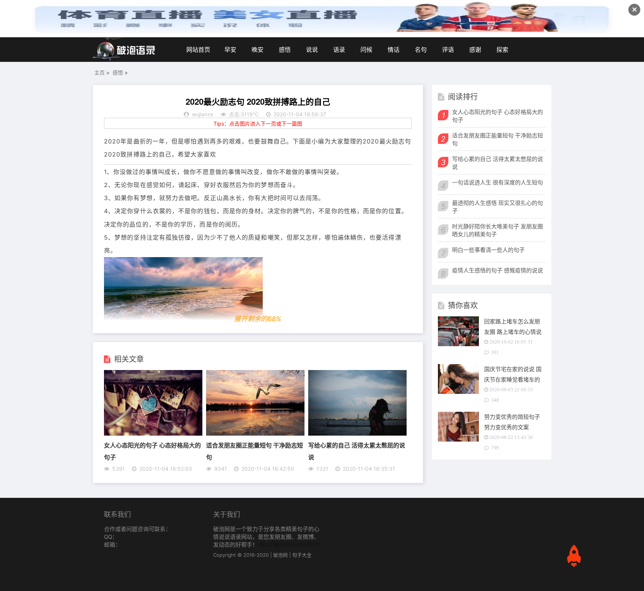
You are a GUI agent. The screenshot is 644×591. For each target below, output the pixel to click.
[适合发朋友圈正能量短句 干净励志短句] (255, 433)
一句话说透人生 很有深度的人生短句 (497, 182)
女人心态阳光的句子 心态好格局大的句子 (497, 115)
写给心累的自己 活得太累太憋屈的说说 (497, 162)
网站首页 (198, 49)
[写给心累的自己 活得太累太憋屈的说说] (357, 433)
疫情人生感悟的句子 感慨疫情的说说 (497, 270)
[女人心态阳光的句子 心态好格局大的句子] (153, 433)
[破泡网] (124, 49)
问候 (366, 49)
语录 (339, 49)
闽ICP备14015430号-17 (290, 544)
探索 (502, 49)
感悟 (285, 49)
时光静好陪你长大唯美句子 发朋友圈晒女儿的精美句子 (497, 230)
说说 (312, 49)
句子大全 (302, 555)
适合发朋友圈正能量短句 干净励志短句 (497, 139)
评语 (448, 49)
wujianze (202, 114)
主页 (99, 72)
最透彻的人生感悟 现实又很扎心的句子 (497, 206)
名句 (421, 49)
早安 (230, 49)
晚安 (257, 49)
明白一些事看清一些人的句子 (488, 249)
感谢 (475, 49)
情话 (394, 49)
